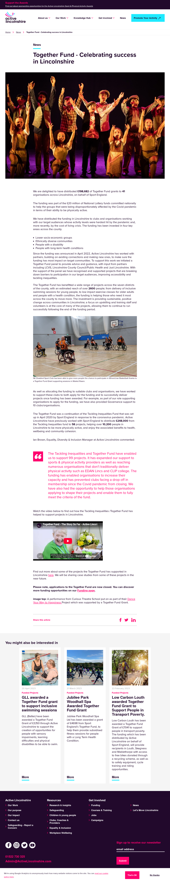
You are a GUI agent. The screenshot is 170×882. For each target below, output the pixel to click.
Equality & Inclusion (60, 827)
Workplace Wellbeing (61, 832)
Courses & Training (101, 810)
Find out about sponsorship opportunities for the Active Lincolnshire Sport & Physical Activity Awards (49, 6)
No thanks (155, 875)
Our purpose (14, 810)
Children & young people (63, 815)
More (25, 777)
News (123, 18)
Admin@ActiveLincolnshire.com (28, 861)
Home (8, 32)
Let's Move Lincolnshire (145, 810)
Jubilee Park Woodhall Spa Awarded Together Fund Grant (83, 703)
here (51, 575)
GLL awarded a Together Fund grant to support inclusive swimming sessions (40, 703)
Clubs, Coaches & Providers (59, 821)
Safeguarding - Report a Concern (20, 826)
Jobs (93, 815)
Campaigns (97, 820)
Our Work (13, 805)
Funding (95, 805)
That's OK (132, 875)
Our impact (14, 815)
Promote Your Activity (145, 18)
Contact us (13, 820)
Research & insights (60, 805)
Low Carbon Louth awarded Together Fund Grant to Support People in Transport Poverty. (128, 705)
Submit (123, 860)
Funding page (86, 590)
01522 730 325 (15, 856)
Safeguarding (57, 810)
